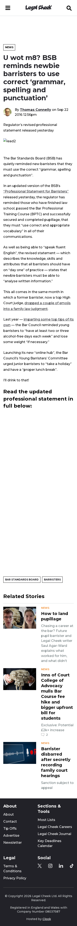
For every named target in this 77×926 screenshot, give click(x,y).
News (9, 47)
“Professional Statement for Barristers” (36, 191)
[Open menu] (7, 7)
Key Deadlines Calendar (49, 843)
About (8, 814)
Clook (47, 919)
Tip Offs (10, 828)
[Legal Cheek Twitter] (40, 866)
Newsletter (12, 843)
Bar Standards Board (22, 579)
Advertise (11, 835)
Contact (10, 821)
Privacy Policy (14, 878)
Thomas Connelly (35, 110)
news (45, 608)
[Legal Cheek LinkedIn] (61, 866)
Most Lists (46, 820)
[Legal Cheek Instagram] (50, 866)
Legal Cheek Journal (54, 834)
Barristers (52, 579)
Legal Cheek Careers (55, 827)
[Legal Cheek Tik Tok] (72, 866)
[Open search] (69, 7)
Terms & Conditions (12, 868)
